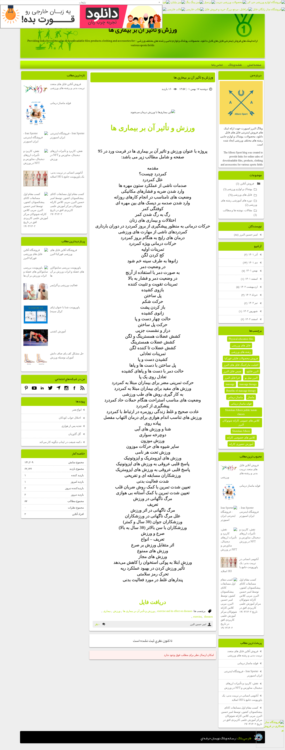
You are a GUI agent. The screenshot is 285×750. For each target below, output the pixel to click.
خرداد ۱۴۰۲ (249, 295)
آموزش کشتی (58, 331)
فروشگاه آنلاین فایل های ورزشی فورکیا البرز (63, 252)
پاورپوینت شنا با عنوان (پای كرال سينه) (65, 309)
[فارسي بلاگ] (258, 737)
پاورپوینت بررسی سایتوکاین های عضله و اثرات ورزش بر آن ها (67, 271)
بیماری (107, 611)
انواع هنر (76, 409)
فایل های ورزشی (240, 194)
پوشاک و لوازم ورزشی (237, 189)
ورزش (116, 611)
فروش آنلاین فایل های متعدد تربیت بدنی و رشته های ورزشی (240, 471)
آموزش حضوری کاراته (241, 444)
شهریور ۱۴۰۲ (248, 311)
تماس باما (217, 65)
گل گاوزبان (74, 434)
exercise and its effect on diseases (174, 611)
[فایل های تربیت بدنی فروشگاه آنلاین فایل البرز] (176, 9)
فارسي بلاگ (244, 738)
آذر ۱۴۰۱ (251, 254)
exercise (197, 616)
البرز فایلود (252, 371)
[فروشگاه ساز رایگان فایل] (269, 9)
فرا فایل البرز (232, 377)
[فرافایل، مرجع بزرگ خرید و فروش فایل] (228, 9)
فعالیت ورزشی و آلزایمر (63, 285)
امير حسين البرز (246, 234)
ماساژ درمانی (235, 397)
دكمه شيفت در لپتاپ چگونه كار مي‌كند (60, 442)
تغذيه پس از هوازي (71, 426)
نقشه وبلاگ (235, 65)
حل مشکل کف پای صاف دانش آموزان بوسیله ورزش (66, 355)
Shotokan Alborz (241, 431)
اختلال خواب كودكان (70, 417)
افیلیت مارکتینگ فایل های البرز (241, 364)
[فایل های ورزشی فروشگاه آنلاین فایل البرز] (195, 9)
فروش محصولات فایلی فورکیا (241, 358)
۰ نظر (97, 624)
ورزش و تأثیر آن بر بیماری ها (142, 29)
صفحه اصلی (254, 65)
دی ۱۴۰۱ (250, 262)
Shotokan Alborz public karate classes (241, 412)
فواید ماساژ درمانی (241, 403)
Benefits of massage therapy (241, 390)
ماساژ (251, 397)
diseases (208, 616)
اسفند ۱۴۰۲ (249, 319)
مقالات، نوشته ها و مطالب (240, 213)
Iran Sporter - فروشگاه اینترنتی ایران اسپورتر (249, 511)
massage (230, 384)
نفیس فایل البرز (232, 371)
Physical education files (241, 339)
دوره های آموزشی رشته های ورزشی (239, 203)
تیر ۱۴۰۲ (251, 303)
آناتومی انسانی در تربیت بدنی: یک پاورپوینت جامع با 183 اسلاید (240, 565)
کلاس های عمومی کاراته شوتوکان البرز (241, 422)
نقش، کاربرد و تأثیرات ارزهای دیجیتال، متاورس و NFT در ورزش (249, 535)
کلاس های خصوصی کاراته (241, 437)
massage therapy (248, 384)
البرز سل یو (251, 377)
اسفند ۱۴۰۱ (249, 279)
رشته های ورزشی (241, 351)
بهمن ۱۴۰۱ (250, 270)
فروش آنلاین (245, 183)
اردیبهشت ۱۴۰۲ (247, 287)
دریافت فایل (152, 602)
